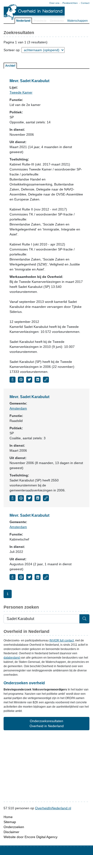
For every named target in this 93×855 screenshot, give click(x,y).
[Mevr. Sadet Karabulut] (13, 380)
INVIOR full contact (61, 640)
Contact (85, 3)
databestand (12, 657)
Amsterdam (18, 408)
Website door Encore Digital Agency (30, 837)
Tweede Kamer (21, 92)
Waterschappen (77, 20)
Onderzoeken (14, 827)
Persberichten (70, 3)
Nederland (23, 20)
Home (8, 817)
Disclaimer (11, 832)
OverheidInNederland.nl (53, 808)
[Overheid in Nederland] (34, 12)
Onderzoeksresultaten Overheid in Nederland (47, 723)
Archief (10, 65)
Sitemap (10, 822)
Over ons (54, 3)
